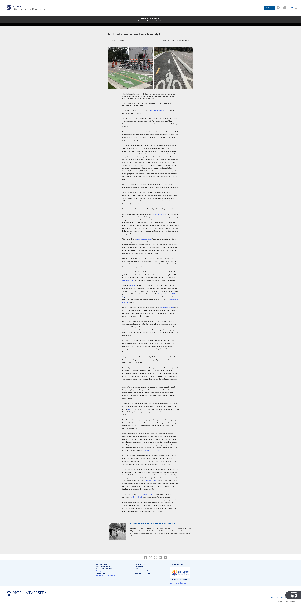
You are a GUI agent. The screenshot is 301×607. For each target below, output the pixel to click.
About (278, 597)
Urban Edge (150, 18)
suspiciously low (127, 280)
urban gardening (148, 494)
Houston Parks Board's (167, 307)
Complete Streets (163, 294)
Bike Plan (133, 285)
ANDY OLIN (111, 44)
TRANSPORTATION (174, 40)
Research (284, 597)
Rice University (19, 6)
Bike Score (131, 409)
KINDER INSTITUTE (283, 25)
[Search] (284, 7)
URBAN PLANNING (185, 40)
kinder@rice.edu (101, 571)
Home (273, 597)
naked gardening (151, 480)
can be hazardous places (144, 239)
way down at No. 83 (136, 497)
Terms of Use (278, 601)
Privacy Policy (285, 601)
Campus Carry (292, 601)
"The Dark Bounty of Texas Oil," (159, 110)
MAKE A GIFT (269, 7)
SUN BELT (165, 40)
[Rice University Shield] (8, 8)
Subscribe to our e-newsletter (105, 575)
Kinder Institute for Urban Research (30, 9)
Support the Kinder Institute (178, 583)
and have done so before (152, 450)
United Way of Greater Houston (178, 579)
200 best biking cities (159, 214)
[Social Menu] (278, 7)
